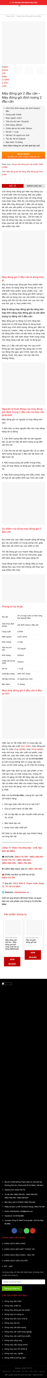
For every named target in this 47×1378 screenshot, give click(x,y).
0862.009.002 (31, 1194)
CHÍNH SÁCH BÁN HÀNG (14, 1243)
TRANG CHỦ (6, 1371)
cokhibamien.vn (21, 892)
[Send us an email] (20, 1231)
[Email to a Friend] (18, 180)
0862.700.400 (29, 1202)
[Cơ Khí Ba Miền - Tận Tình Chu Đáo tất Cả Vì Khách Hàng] (23, 9)
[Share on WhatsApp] (4, 180)
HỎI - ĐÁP (8, 1266)
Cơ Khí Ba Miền (18, 1216)
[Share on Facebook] (9, 180)
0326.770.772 (8, 860)
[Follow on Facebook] (14, 1231)
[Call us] (26, 1231)
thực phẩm (26, 746)
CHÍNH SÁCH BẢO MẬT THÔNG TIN (19, 1249)
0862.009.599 (10, 1198)
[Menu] (4, 9)
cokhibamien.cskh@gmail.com (21, 1211)
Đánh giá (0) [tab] (34, 186)
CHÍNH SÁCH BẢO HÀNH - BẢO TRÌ (19, 1255)
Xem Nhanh (12, 961)
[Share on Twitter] (13, 180)
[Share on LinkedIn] (27, 180)
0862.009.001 (19, 1194)
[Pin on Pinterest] (22, 180)
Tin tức (25, 1371)
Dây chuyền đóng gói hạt (31, 941)
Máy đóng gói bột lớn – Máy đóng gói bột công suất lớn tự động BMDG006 (12, 944)
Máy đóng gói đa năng (16, 171)
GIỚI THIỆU (33, 1371)
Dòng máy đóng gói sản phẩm (29, 16)
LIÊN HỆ (42, 1371)
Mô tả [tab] (12, 186)
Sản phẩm (16, 1371)
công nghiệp (19, 749)
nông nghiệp (37, 749)
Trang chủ (10, 16)
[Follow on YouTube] (33, 1231)
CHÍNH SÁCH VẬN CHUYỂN (16, 1261)
